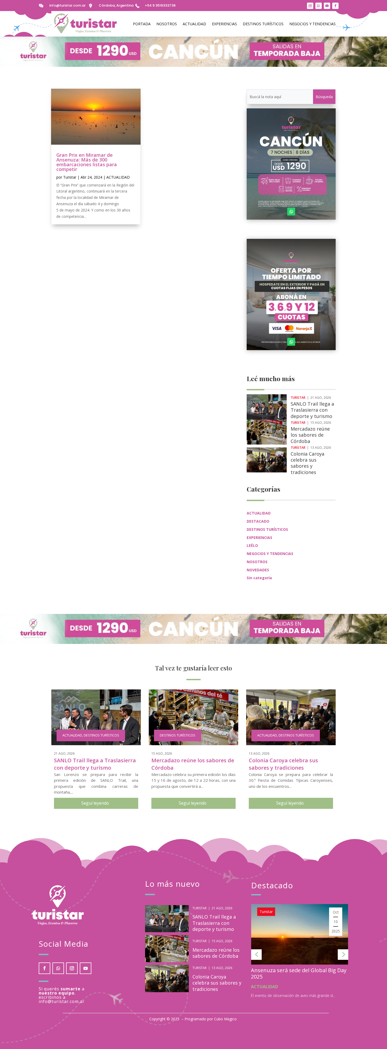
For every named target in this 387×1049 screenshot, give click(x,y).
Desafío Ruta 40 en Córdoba (303, 970)
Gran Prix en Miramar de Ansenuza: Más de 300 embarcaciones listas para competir (86, 162)
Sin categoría (259, 577)
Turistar (69, 177)
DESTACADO (258, 521)
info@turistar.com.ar (67, 5)
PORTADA (142, 23)
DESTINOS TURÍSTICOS (263, 23)
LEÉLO (252, 545)
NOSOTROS (166, 23)
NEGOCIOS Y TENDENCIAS (312, 23)
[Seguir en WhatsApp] (318, 6)
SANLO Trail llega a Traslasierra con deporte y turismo (312, 410)
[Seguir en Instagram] (310, 6)
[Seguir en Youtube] (327, 6)
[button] (256, 954)
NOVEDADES (258, 569)
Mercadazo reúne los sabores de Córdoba (310, 435)
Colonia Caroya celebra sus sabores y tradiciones (307, 463)
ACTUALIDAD (194, 23)
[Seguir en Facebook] (335, 6)
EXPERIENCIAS (224, 23)
